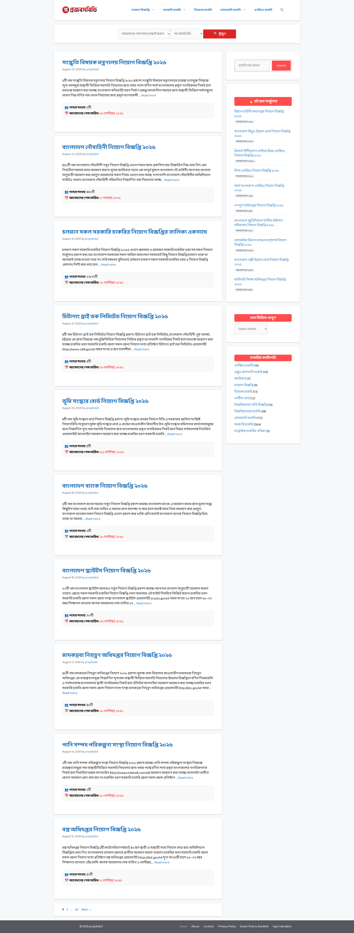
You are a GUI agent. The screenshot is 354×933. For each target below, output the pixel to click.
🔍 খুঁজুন (220, 34)
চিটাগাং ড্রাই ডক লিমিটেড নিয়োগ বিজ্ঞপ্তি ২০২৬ (115, 317)
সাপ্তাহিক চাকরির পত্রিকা (250, 431)
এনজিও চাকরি (263, 10)
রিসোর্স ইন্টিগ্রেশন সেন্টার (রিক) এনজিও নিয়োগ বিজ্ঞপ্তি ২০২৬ (259, 153)
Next (86, 909)
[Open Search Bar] (282, 10)
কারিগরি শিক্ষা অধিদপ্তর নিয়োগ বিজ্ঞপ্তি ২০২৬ (260, 282)
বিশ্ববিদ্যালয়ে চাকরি (247, 411)
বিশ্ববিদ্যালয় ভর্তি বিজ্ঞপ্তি (250, 405)
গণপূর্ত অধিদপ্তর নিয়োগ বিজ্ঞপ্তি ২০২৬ (259, 205)
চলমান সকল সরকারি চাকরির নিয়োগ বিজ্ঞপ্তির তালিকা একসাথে (134, 232)
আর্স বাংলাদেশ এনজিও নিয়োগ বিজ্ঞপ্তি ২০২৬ (259, 188)
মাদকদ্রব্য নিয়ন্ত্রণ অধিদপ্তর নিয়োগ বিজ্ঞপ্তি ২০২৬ (117, 655)
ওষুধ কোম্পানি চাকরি (248, 372)
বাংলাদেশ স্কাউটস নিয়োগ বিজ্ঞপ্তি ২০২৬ (106, 571)
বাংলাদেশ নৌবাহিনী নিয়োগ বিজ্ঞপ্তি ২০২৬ (109, 147)
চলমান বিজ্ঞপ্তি (141, 10)
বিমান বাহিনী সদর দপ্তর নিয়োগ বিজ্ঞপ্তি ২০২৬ (259, 114)
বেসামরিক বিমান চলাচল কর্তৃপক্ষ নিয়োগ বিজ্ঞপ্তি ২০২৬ (260, 242)
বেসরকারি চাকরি (230, 10)
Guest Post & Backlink (254, 926)
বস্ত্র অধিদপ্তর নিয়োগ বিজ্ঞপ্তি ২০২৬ (101, 830)
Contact (208, 926)
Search (281, 65)
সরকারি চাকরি (172, 10)
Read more (148, 95)
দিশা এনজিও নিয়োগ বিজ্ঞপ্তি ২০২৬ (256, 171)
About (195, 926)
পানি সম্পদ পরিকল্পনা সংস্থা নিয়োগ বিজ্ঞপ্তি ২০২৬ (117, 745)
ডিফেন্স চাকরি (203, 10)
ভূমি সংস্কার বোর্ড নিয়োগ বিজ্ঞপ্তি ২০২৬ (105, 401)
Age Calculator (282, 926)
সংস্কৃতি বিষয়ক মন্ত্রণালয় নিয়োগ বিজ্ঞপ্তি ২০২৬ (114, 63)
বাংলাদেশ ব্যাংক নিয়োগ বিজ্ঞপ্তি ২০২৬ (105, 486)
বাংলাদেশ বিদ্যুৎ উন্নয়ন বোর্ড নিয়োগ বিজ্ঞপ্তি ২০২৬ (262, 134)
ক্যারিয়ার (240, 378)
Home (183, 926)
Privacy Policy (227, 926)
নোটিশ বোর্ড (242, 398)
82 (77, 909)
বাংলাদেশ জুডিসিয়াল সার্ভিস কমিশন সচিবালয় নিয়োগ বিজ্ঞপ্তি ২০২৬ (258, 223)
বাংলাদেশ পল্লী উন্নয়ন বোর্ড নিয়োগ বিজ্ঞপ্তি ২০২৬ (261, 262)
